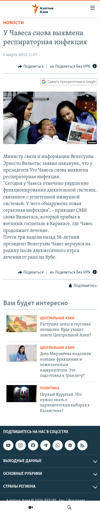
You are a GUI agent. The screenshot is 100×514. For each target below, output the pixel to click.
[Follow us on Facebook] (33, 445)
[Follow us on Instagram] (20, 445)
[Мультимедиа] (31, 507)
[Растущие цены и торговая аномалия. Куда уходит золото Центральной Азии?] (21, 323)
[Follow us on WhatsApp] (58, 445)
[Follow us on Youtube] (8, 445)
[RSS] (82, 445)
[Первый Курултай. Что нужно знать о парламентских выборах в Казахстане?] (21, 393)
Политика (49, 388)
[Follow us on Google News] (70, 445)
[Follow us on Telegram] (45, 445)
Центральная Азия (57, 318)
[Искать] (69, 507)
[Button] (30, 66)
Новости (13, 23)
